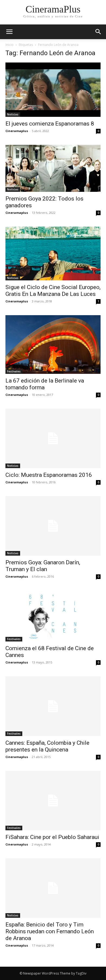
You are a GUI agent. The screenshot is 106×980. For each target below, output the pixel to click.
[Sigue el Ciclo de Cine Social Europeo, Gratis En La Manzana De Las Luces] (53, 253)
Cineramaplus (16, 131)
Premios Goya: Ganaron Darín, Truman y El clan (42, 565)
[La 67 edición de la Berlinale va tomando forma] (53, 344)
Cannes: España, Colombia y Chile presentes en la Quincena (47, 746)
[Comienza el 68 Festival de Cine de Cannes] (53, 615)
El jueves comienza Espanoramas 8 (49, 123)
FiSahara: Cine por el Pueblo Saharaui (52, 837)
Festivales (14, 371)
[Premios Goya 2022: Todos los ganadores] (53, 168)
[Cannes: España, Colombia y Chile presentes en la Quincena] (53, 706)
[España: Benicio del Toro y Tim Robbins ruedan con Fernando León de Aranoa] (53, 888)
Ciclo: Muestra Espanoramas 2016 (48, 475)
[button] (98, 31)
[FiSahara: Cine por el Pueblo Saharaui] (53, 800)
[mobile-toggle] (9, 31)
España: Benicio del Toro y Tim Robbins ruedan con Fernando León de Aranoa (49, 931)
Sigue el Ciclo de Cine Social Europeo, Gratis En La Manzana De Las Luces (53, 290)
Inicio (9, 44)
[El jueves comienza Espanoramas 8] (53, 89)
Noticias (12, 114)
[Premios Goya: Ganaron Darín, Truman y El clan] (53, 526)
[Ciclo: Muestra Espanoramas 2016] (53, 438)
